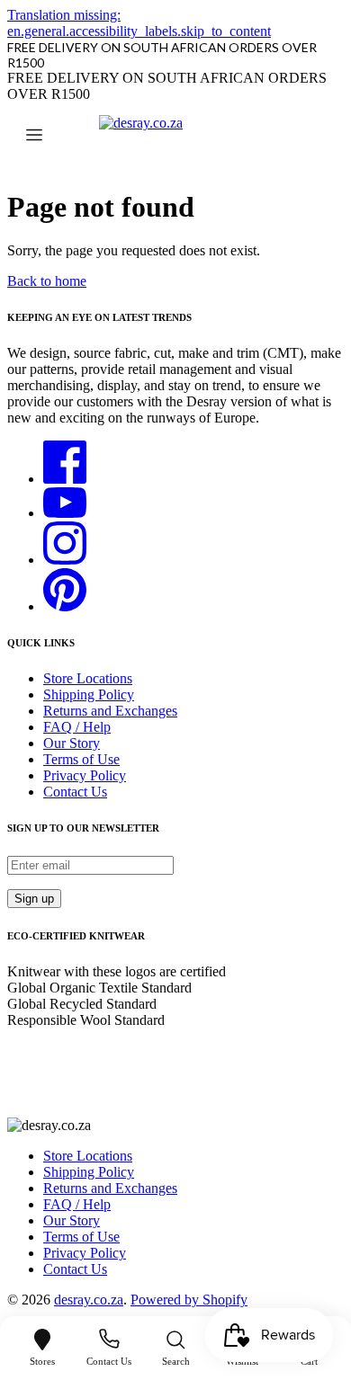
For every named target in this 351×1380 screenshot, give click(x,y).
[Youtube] (64, 513)
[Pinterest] (64, 606)
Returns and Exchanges (110, 710)
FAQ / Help (77, 727)
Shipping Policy (88, 694)
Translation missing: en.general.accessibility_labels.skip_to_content (139, 23)
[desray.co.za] (175, 137)
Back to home (46, 281)
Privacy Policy (84, 775)
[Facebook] (64, 478)
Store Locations (87, 678)
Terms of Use (81, 759)
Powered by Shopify (189, 1299)
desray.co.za (88, 1299)
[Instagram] (64, 559)
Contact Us (75, 791)
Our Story (71, 743)
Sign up (34, 898)
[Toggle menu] (34, 136)
